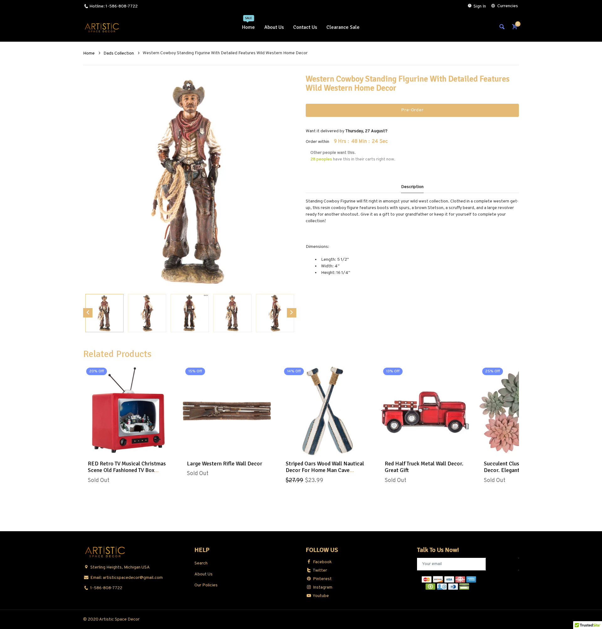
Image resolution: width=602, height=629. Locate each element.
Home (89, 53)
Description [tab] (412, 187)
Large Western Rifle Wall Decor (224, 463)
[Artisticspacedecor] (102, 27)
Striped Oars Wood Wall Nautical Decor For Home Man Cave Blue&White (325, 470)
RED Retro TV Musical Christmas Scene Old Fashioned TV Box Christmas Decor (127, 470)
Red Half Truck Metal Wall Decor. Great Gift (424, 467)
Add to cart (325, 449)
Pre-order (412, 110)
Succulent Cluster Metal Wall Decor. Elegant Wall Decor (518, 467)
